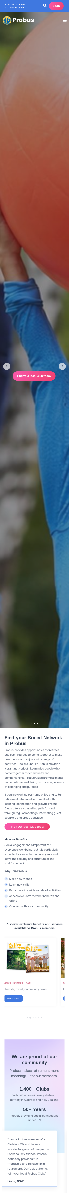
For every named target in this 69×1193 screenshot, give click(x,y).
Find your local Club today (34, 376)
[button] (6, 366)
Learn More (19, 998)
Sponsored (16, 982)
